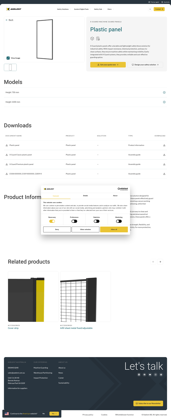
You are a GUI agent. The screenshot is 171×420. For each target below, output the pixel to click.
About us (61, 368)
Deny (57, 229)
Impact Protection (41, 378)
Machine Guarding (41, 368)
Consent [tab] (56, 196)
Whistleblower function (124, 415)
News (60, 373)
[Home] (13, 9)
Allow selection (85, 229)
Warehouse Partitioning (43, 373)
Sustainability (63, 383)
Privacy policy (88, 415)
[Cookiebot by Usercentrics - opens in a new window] (119, 189)
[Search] (150, 9)
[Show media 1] (10, 67)
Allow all (114, 229)
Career (61, 378)
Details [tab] (85, 195)
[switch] (74, 221)
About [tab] (115, 195)
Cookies (104, 415)
